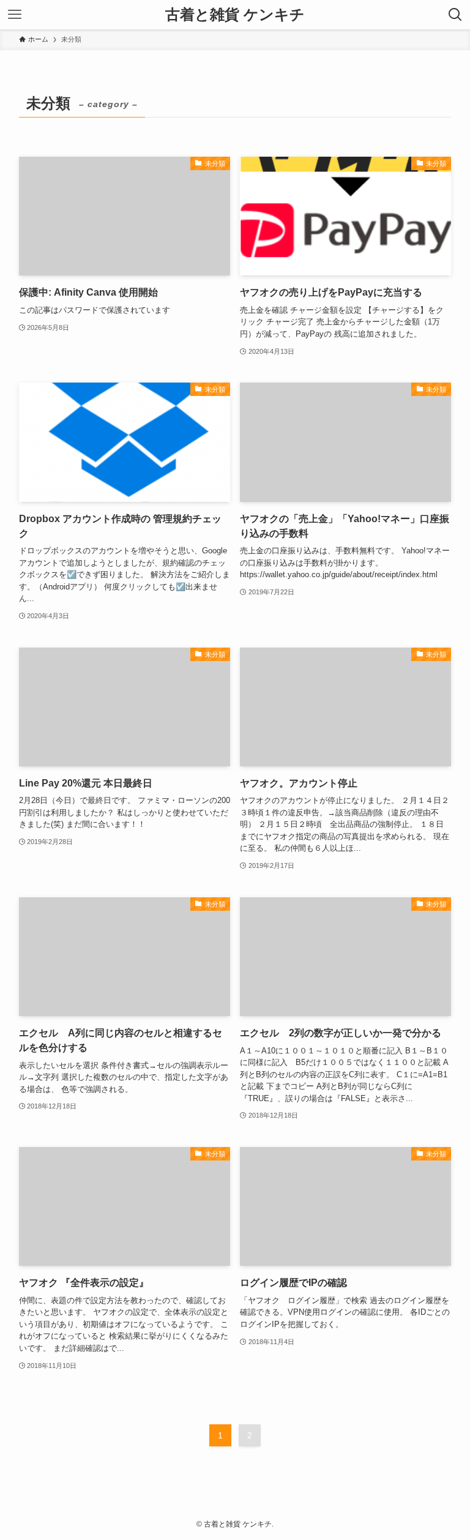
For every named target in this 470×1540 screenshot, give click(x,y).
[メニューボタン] (14, 14)
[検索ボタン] (455, 14)
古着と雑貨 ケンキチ (235, 14)
